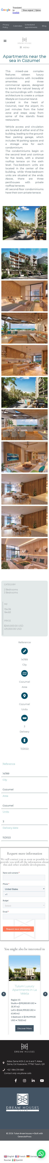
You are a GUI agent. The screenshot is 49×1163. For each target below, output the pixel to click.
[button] (5, 41)
